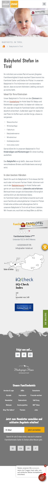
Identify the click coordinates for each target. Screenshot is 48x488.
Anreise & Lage (9, 390)
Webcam (9, 405)
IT (35, 448)
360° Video (36, 405)
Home (4, 47)
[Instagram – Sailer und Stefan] (30, 355)
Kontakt (8, 395)
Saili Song (36, 400)
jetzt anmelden (34, 429)
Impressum (22, 395)
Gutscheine (36, 390)
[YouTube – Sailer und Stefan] (18, 355)
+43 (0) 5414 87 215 (24, 245)
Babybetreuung (18, 185)
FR (28, 448)
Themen (22, 410)
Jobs (36, 410)
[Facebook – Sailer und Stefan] (25, 355)
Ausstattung (14, 101)
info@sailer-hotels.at (24, 248)
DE (13, 448)
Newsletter (8, 400)
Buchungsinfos (22, 405)
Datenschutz (22, 400)
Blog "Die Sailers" (8, 410)
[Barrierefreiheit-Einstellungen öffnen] (45, 247)
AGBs (22, 390)
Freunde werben (36, 395)
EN (20, 448)
